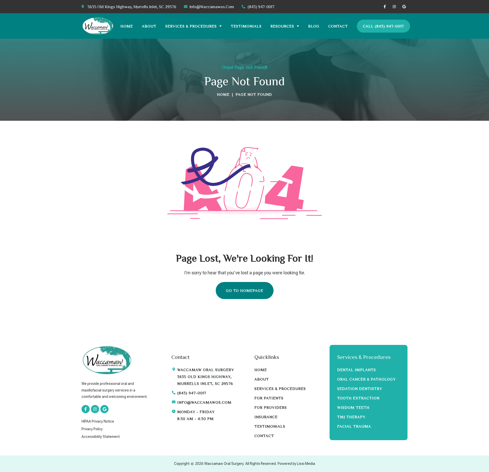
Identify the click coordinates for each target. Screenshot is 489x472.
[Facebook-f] (384, 6)
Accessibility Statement (101, 437)
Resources (282, 26)
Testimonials (246, 26)
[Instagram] (394, 6)
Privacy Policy (92, 429)
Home (126, 26)
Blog (313, 26)
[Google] (404, 6)
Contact (338, 26)
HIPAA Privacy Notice (98, 421)
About (149, 26)
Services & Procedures (191, 26)
